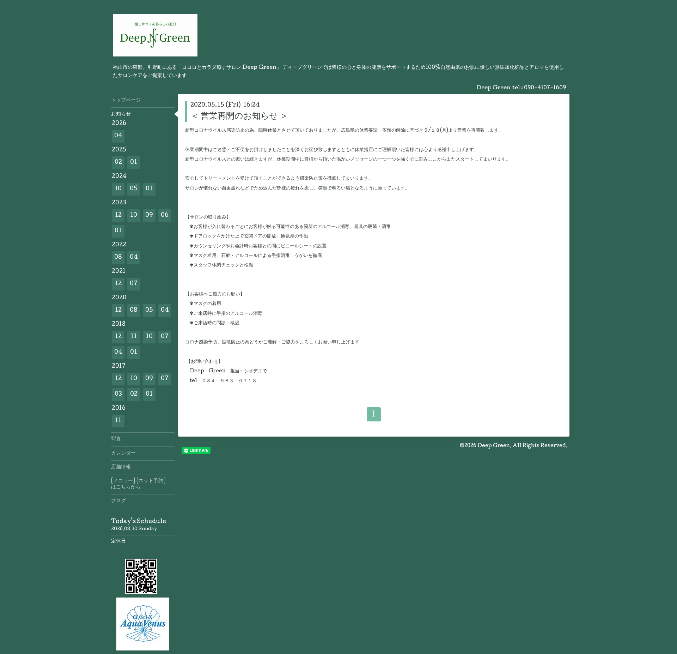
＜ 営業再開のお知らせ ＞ (239, 116)
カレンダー (123, 453)
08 (118, 257)
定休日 (118, 541)
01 (133, 163)
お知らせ (121, 114)
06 (165, 215)
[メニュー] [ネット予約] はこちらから (143, 484)
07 (134, 284)
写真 (116, 439)
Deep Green (493, 446)
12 (118, 215)
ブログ (118, 501)
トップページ (126, 100)
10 (118, 189)
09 (149, 215)
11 (133, 337)
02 (118, 163)
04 (118, 136)
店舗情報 (121, 467)
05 (134, 189)
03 (118, 394)
